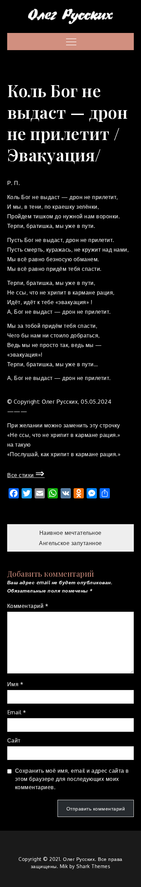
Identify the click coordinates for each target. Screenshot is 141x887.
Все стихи (26, 475)
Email (16, 712)
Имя (15, 684)
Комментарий (28, 605)
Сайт (14, 740)
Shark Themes (93, 866)
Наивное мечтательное (70, 532)
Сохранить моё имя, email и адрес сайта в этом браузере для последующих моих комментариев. (72, 779)
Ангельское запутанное (70, 543)
